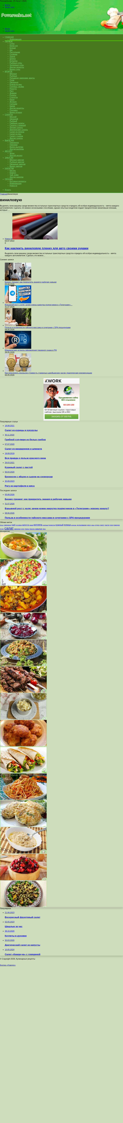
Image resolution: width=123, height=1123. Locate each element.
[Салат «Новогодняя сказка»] (23, 719)
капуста (25, 525)
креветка (52, 525)
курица (67, 525)
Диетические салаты (19, 130)
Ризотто (13, 89)
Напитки (9, 168)
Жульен (13, 102)
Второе (8, 72)
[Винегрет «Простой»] (23, 880)
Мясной (13, 117)
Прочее (9, 179)
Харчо (12, 56)
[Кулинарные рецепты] (16, 25)
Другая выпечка (17, 149)
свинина (17, 529)
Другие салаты (16, 138)
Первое (9, 41)
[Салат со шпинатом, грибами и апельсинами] (23, 906)
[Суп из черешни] (23, 638)
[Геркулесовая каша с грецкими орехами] (23, 853)
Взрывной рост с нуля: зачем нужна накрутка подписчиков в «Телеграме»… (38, 305)
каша (31, 525)
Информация (16, 39)
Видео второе (16, 112)
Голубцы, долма (17, 87)
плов (111, 525)
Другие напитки (16, 177)
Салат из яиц (15, 134)
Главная (3, 194)
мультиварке (82, 525)
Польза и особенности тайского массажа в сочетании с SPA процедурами (38, 327)
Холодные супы (17, 65)
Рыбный (13, 121)
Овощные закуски (17, 164)
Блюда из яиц (16, 84)
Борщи (13, 48)
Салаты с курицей (18, 125)
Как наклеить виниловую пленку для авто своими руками (46, 248)
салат (9, 528)
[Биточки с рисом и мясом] (23, 826)
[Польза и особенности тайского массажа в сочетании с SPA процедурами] (18, 325)
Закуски (9, 158)
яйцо (44, 529)
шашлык (38, 529)
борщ (1, 525)
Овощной (14, 119)
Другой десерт (16, 156)
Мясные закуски (17, 160)
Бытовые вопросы (18, 181)
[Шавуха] (23, 772)
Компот (13, 173)
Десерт (8, 151)
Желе (12, 153)
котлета (38, 524)
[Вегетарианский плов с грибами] (23, 665)
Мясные (13, 74)
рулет (2, 529)
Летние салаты (16, 128)
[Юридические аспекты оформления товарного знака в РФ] (18, 348)
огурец (97, 525)
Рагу (12, 91)
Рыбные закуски (17, 162)
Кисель (13, 171)
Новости (13, 186)
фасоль (32, 529)
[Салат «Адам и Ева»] (23, 585)
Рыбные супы (16, 63)
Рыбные (13, 76)
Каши (12, 100)
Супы (12, 44)
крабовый (46, 525)
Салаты (9, 115)
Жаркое (13, 93)
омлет (102, 525)
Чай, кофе (14, 175)
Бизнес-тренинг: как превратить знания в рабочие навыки (30, 282)
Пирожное (14, 143)
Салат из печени (17, 132)
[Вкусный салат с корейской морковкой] (23, 799)
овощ (93, 525)
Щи (11, 50)
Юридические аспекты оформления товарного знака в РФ (31, 350)
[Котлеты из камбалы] (23, 746)
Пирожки (14, 145)
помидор (116, 525)
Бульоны (14, 61)
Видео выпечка (16, 147)
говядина (7, 525)
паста (107, 525)
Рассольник (15, 52)
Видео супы (15, 69)
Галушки (13, 104)
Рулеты (13, 95)
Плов (12, 80)
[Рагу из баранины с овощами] (23, 612)
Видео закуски (16, 166)
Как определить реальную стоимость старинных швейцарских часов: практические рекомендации (48, 373)
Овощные (14, 82)
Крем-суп (14, 46)
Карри (12, 106)
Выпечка (9, 140)
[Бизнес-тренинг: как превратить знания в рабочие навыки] (18, 280)
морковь (73, 525)
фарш (27, 529)
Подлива (14, 110)
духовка (19, 525)
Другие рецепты (17, 67)
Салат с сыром (16, 136)
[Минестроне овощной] (23, 558)
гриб (13, 525)
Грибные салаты (17, 123)
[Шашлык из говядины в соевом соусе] (23, 692)
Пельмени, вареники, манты (22, 78)
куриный (59, 525)
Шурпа (13, 59)
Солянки (13, 54)
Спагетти (14, 97)
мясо (89, 525)
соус (23, 529)
